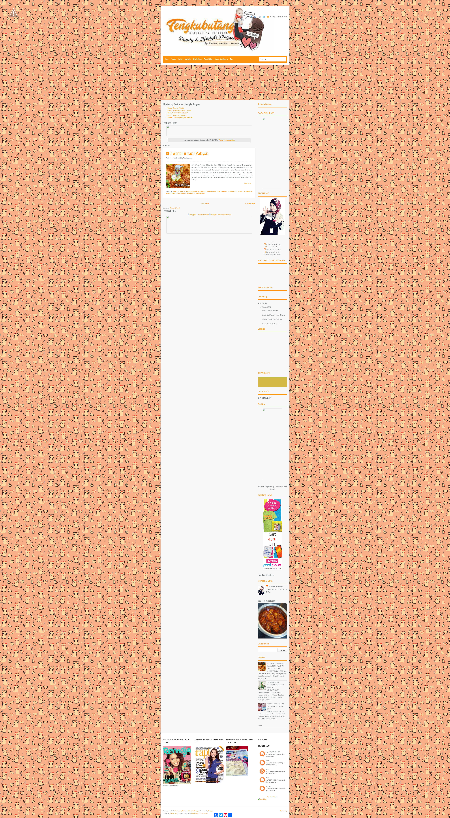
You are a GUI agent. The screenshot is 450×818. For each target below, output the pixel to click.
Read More (247, 183)
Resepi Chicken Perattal (175, 108)
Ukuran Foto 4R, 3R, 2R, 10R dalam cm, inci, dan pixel (275, 706)
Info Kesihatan (197, 59)
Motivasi (188, 59)
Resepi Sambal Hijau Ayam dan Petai (180, 118)
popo (267, 760)
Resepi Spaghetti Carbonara (176, 115)
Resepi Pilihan (208, 59)
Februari (265, 307)
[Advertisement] (225, 82)
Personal (173, 59)
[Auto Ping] (262, 799)
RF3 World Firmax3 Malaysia (187, 153)
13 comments (200, 193)
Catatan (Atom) (175, 208)
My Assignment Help (273, 752)
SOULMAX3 (191, 193)
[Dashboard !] (13, 23)
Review (180, 59)
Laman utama (204, 203)
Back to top (283, 811)
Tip (231, 59)
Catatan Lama (250, 203)
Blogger (272, 489)
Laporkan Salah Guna (266, 575)
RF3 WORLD (238, 191)
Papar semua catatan (227, 140)
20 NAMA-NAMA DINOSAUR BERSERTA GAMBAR (275, 685)
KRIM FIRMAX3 (222, 191)
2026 (262, 303)
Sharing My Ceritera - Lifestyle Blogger (186, 811)
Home (167, 59)
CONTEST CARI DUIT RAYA (189, 191)
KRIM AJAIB (211, 191)
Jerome (268, 786)
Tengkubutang (275, 586)
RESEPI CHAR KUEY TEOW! (177, 113)
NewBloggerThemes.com (199, 813)
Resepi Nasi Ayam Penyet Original (179, 110)
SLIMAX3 (183, 193)
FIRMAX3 (203, 191)
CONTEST (176, 191)
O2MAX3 (231, 191)
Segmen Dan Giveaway (221, 59)
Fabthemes (173, 813)
